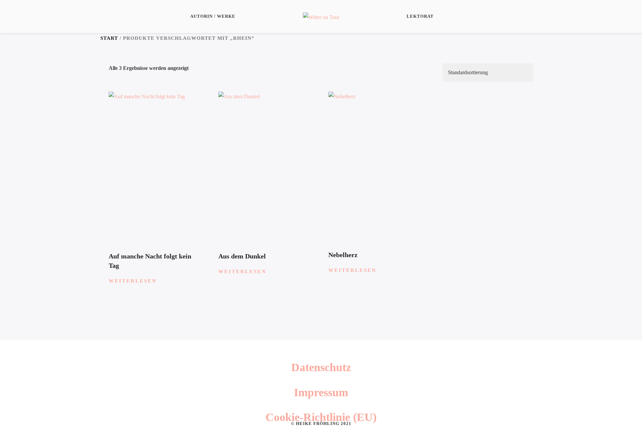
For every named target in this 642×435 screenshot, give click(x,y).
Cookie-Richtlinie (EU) (321, 417)
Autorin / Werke (212, 16)
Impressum (321, 392)
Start (109, 38)
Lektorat (420, 16)
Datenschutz (321, 367)
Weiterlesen (133, 281)
